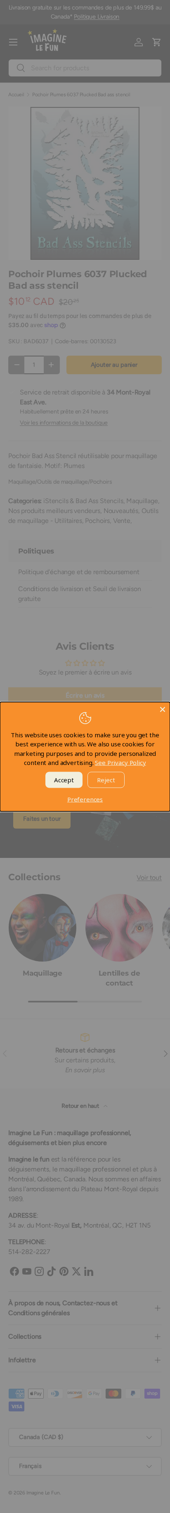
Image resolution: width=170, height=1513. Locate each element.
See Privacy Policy (120, 762)
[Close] (162, 709)
